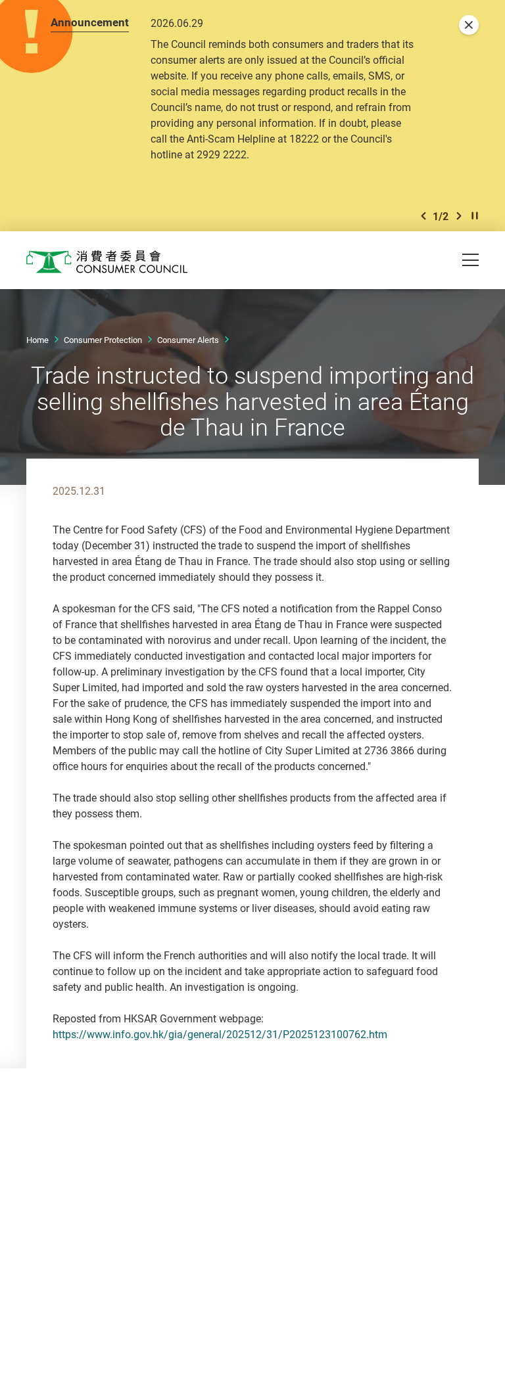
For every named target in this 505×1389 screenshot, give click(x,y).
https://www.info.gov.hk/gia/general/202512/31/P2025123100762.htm (220, 1034)
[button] (423, 216)
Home (37, 340)
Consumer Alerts (188, 340)
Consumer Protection (103, 340)
